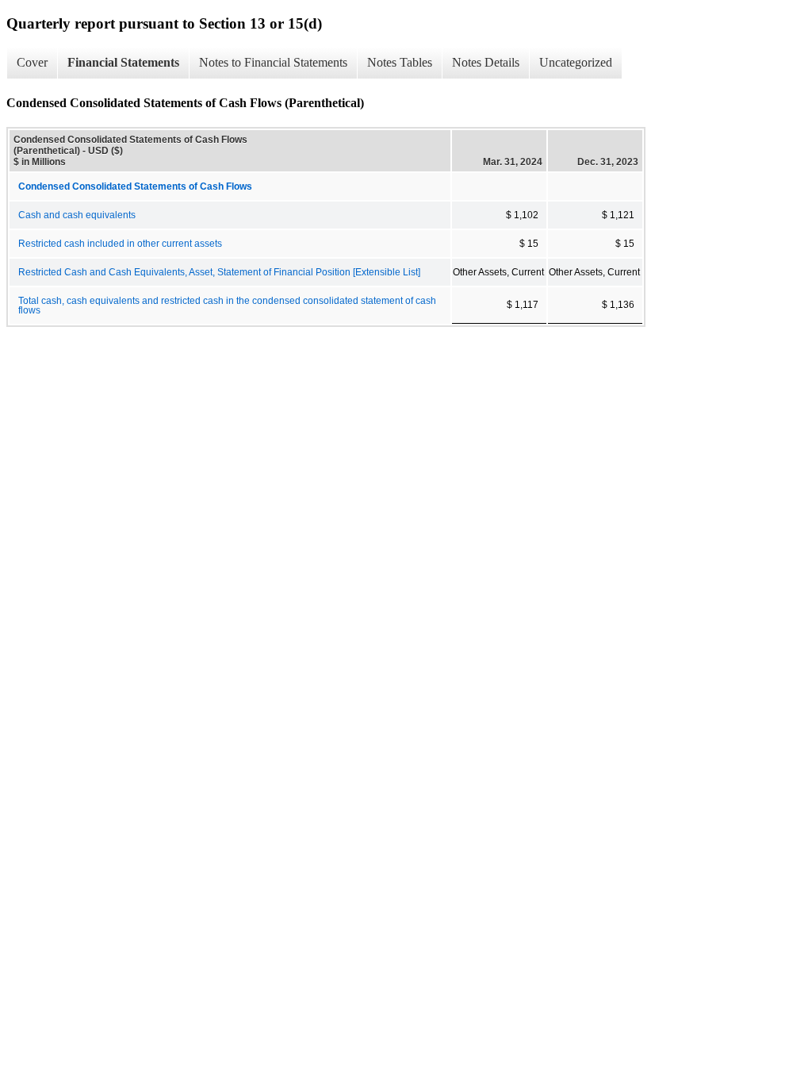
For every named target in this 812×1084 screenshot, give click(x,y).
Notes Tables (399, 62)
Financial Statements (123, 62)
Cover (32, 62)
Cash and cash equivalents (77, 215)
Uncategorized (575, 62)
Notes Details (485, 62)
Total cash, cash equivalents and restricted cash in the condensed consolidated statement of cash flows (227, 305)
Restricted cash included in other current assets (120, 243)
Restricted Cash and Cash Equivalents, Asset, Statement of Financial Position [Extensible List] (219, 272)
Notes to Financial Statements (273, 62)
